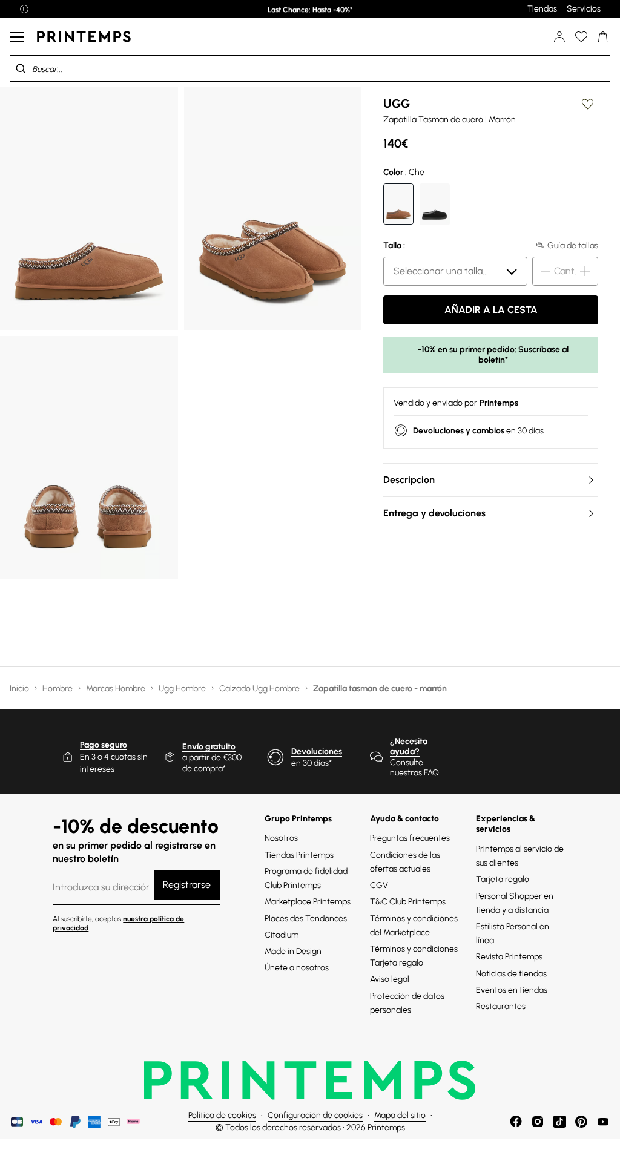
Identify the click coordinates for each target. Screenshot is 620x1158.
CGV (379, 885)
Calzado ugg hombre (260, 688)
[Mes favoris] (581, 37)
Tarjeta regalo (502, 879)
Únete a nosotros (297, 967)
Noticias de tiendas (511, 974)
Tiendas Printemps (299, 855)
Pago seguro (103, 745)
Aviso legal (389, 979)
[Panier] (603, 37)
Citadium (281, 935)
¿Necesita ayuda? (408, 746)
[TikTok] (559, 1121)
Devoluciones (316, 751)
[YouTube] (603, 1121)
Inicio (20, 688)
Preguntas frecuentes (410, 838)
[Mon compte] (559, 37)
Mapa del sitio (400, 1115)
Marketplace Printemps (308, 901)
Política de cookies (222, 1115)
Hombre (58, 688)
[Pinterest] (581, 1121)
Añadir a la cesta (491, 309)
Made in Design (293, 951)
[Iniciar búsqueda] (20, 68)
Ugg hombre (183, 688)
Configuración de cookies (315, 1115)
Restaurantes (501, 1006)
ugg (396, 103)
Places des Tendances (306, 918)
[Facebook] (516, 1121)
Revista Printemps (509, 957)
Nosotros (281, 838)
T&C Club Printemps (408, 901)
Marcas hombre (116, 688)
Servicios (584, 9)
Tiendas (542, 9)
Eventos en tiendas (511, 990)
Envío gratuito (209, 747)
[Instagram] (537, 1121)
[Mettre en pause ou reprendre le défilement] (24, 9)
